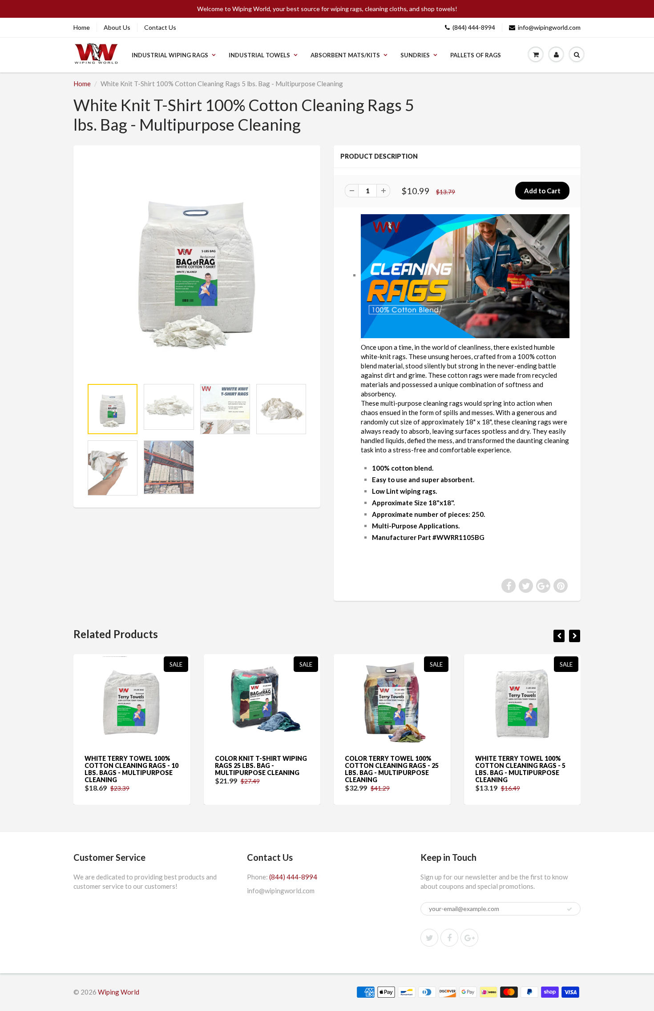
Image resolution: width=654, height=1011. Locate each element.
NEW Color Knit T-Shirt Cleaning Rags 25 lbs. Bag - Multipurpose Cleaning (529, 765)
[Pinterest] (469, 938)
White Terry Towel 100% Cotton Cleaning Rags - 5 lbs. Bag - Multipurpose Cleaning (397, 769)
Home (81, 27)
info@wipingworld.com (549, 27)
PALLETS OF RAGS (475, 55)
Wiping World (118, 992)
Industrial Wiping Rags (170, 55)
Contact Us (160, 27)
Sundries (415, 55)
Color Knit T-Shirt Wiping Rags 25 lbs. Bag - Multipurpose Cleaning (138, 765)
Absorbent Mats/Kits (345, 55)
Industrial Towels (259, 55)
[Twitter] (429, 938)
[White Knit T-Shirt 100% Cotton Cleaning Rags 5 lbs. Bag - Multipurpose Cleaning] (197, 266)
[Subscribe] (569, 909)
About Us (117, 27)
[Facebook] (449, 938)
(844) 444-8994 (473, 27)
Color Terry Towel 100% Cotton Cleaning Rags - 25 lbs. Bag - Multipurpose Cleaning (269, 769)
